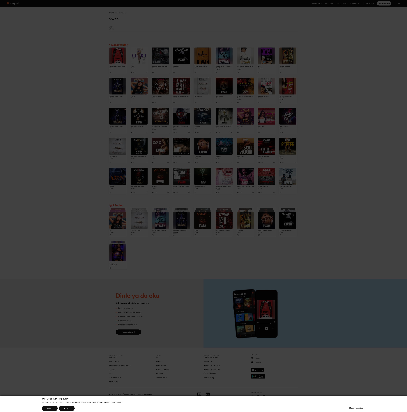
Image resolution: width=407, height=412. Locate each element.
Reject (49, 408)
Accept (67, 408)
